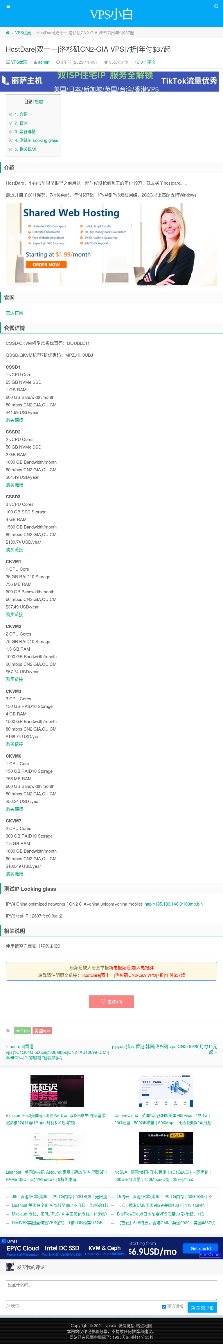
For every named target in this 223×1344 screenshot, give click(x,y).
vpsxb (110, 1325)
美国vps (42, 1030)
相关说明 (25, 149)
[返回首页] (8, 32)
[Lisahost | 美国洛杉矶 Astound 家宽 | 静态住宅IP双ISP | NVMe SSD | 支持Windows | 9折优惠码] (57, 1147)
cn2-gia (23, 1030)
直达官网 (14, 313)
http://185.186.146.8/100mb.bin (174, 904)
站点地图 (144, 1325)
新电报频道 (120, 967)
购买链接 (14, 420)
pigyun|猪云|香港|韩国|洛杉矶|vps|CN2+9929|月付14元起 (164, 1049)
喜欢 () (114, 1001)
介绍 (21, 114)
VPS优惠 (23, 32)
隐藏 (38, 101)
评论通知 (175, 1306)
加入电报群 (143, 967)
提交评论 (204, 1307)
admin (43, 62)
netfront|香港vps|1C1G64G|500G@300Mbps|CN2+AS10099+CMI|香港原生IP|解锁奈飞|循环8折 (57, 1052)
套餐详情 (25, 131)
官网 (21, 123)
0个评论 (148, 62)
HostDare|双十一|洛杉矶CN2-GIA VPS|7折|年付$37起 (88, 49)
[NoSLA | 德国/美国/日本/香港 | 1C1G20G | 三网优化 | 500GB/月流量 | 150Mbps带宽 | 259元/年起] (166, 1147)
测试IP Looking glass (36, 140)
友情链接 (126, 1325)
